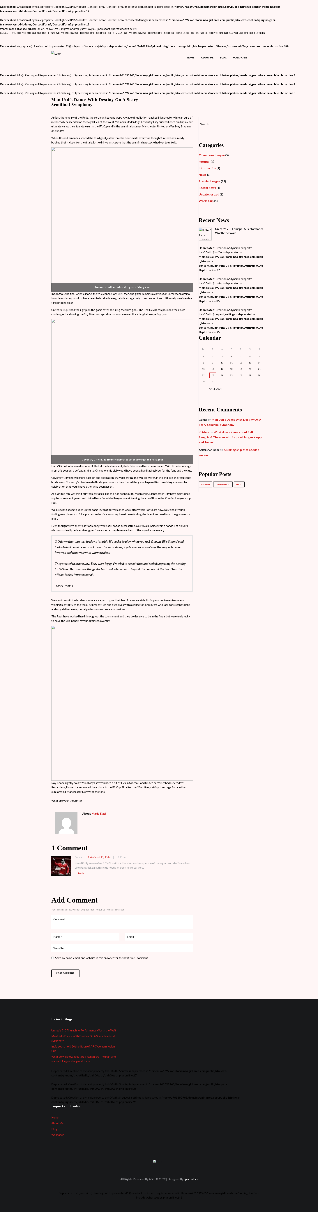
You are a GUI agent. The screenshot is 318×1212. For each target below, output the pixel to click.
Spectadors (191, 1179)
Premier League (209, 181)
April (215, 388)
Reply (81, 873)
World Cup (206, 200)
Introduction (207, 168)
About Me (207, 57)
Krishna (204, 432)
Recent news (207, 187)
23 (212, 375)
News (202, 174)
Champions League (212, 155)
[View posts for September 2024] (259, 389)
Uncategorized (209, 194)
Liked (239, 484)
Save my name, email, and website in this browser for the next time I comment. (102, 958)
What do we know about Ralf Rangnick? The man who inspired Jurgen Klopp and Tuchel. (230, 437)
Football (204, 161)
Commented (222, 484)
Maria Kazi (98, 813)
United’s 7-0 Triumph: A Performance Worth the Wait (83, 1030)
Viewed (205, 484)
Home (190, 57)
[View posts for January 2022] (203, 389)
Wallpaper (240, 57)
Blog (223, 57)
